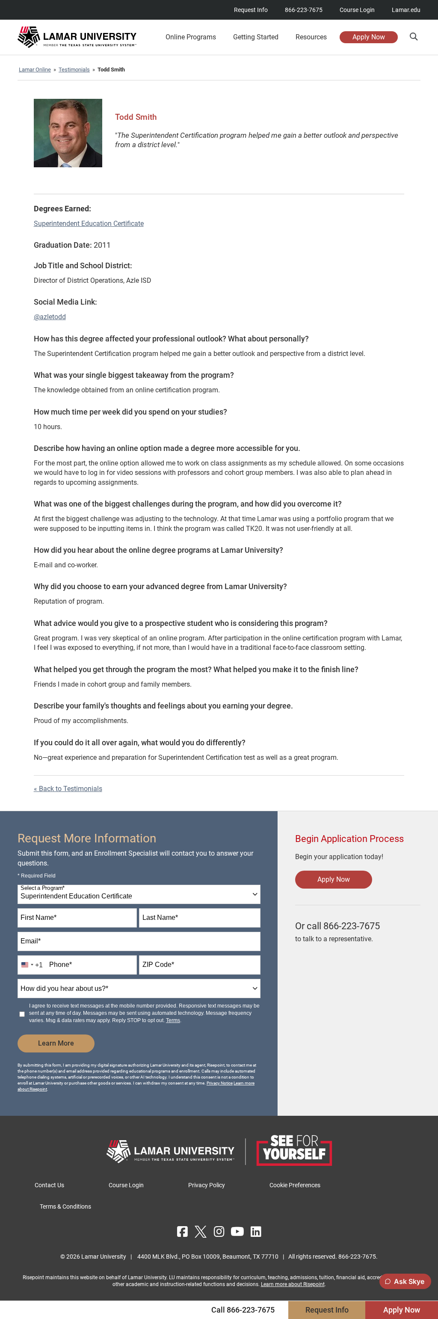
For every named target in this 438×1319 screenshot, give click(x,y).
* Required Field (37, 876)
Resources (311, 37)
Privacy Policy (206, 1185)
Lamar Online (35, 69)
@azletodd (50, 317)
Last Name (160, 917)
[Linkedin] (256, 1232)
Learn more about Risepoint (293, 1284)
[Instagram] (219, 1232)
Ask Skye (409, 1281)
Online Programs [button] (191, 37)
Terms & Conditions (65, 1206)
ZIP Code (158, 964)
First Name (38, 917)
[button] (413, 37)
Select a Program (43, 888)
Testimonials (74, 69)
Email (31, 941)
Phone (60, 964)
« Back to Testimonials (68, 789)
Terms (173, 1020)
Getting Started (255, 37)
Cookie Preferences (294, 1185)
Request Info (251, 9)
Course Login (357, 9)
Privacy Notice (220, 1083)
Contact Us (49, 1185)
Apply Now (368, 37)
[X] (201, 1232)
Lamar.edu (406, 9)
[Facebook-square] (182, 1232)
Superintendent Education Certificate (89, 223)
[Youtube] (237, 1232)
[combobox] (139, 894)
